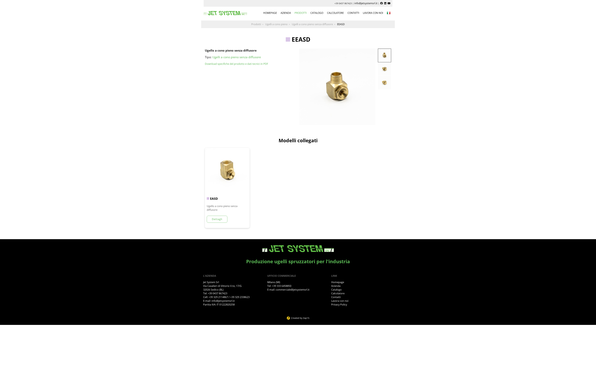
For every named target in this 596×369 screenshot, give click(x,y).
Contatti (353, 13)
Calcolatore (335, 13)
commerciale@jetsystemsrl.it (292, 289)
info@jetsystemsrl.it (365, 3)
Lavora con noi (373, 13)
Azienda (286, 13)
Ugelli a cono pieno (276, 24)
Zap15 (306, 318)
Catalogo (316, 13)
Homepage (270, 13)
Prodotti (301, 13)
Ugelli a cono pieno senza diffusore (312, 24)
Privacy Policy (339, 304)
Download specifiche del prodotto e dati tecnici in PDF (236, 64)
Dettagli (217, 219)
